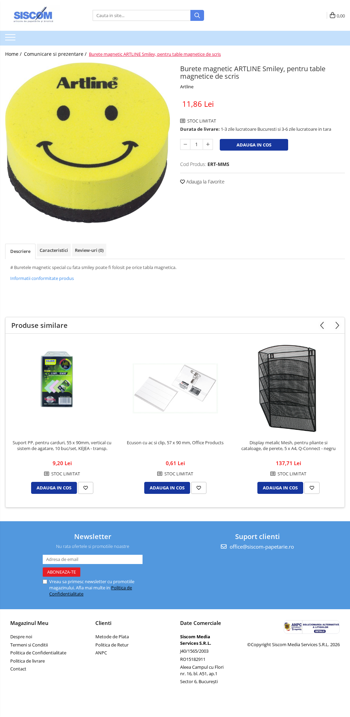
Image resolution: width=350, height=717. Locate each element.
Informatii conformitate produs (42, 278)
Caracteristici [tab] (54, 250)
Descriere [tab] (20, 251)
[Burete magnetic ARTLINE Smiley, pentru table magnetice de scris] (87, 143)
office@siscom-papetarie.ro (261, 546)
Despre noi (21, 636)
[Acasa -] (39, 15)
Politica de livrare (27, 661)
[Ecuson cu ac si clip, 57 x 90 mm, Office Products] (175, 388)
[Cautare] (197, 15)
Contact (18, 669)
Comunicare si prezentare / (56, 54)
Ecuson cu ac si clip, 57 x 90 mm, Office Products (175, 443)
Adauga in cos (254, 145)
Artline (186, 87)
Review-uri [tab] (89, 250)
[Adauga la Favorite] (85, 488)
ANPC (101, 653)
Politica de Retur (112, 645)
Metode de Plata (112, 636)
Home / (14, 54)
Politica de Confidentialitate (38, 653)
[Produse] (11, 39)
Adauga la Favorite (205, 181)
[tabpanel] (87, 143)
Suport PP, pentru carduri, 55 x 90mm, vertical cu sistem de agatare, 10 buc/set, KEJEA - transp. (62, 445)
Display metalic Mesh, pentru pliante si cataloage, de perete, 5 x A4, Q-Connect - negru (288, 445)
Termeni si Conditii (29, 645)
